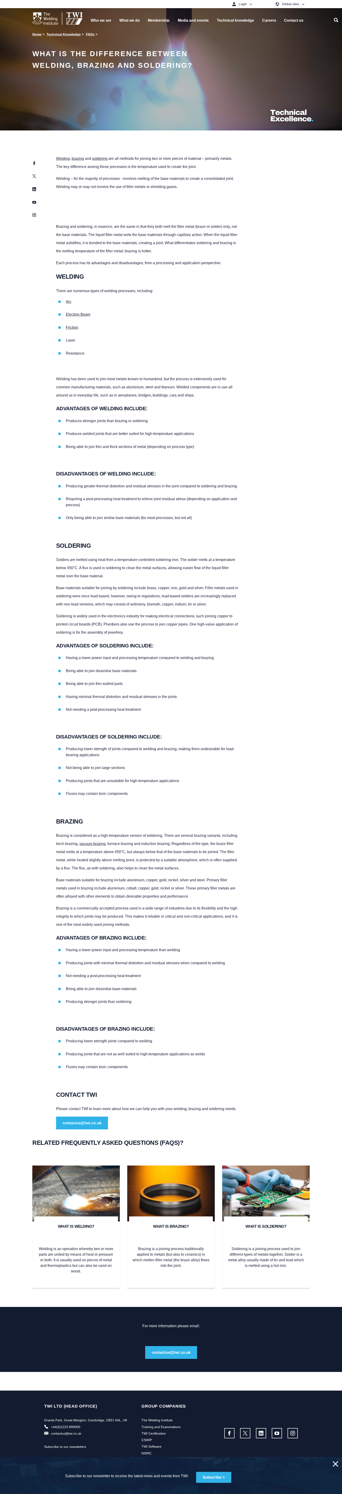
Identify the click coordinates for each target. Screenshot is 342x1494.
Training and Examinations (161, 1427)
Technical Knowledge (64, 34)
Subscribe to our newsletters (65, 1447)
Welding (63, 159)
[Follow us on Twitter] (245, 1433)
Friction (72, 327)
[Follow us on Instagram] (293, 1433)
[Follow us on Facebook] (229, 1433)
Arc (68, 302)
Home (36, 34)
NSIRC (146, 1453)
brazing (78, 159)
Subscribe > (214, 1477)
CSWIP (146, 1440)
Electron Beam (78, 314)
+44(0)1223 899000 (65, 1427)
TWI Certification (153, 1433)
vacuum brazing (92, 844)
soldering (99, 159)
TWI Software (151, 1446)
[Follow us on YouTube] (277, 1433)
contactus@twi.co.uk (82, 1123)
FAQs (90, 34)
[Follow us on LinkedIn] (261, 1433)
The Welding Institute (157, 1420)
